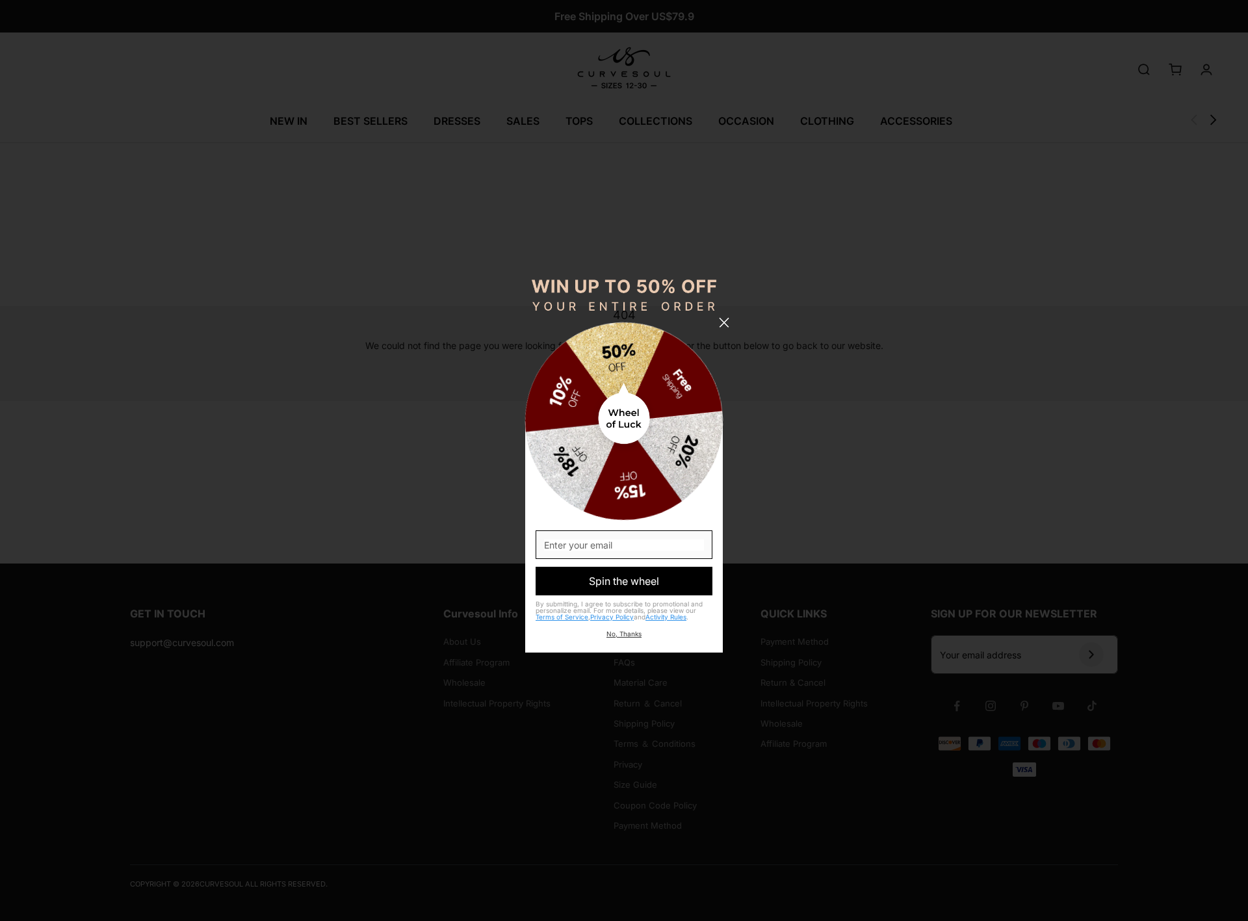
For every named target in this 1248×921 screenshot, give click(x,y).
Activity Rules (665, 617)
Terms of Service (562, 617)
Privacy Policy (612, 617)
